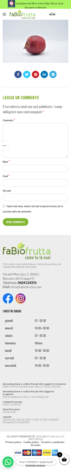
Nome (6, 162)
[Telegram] (53, 74)
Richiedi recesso (35, 465)
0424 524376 (27, 283)
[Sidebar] (4, 145)
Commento (9, 120)
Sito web (7, 190)
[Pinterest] (35, 74)
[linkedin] (44, 74)
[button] (8, 462)
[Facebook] (18, 74)
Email (6, 176)
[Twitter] (26, 74)
